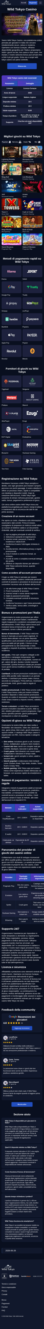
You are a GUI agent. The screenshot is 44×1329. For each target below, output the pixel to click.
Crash (26, 142)
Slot (36, 142)
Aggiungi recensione (22, 1028)
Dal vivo (15, 142)
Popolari (5, 142)
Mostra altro (22, 1104)
